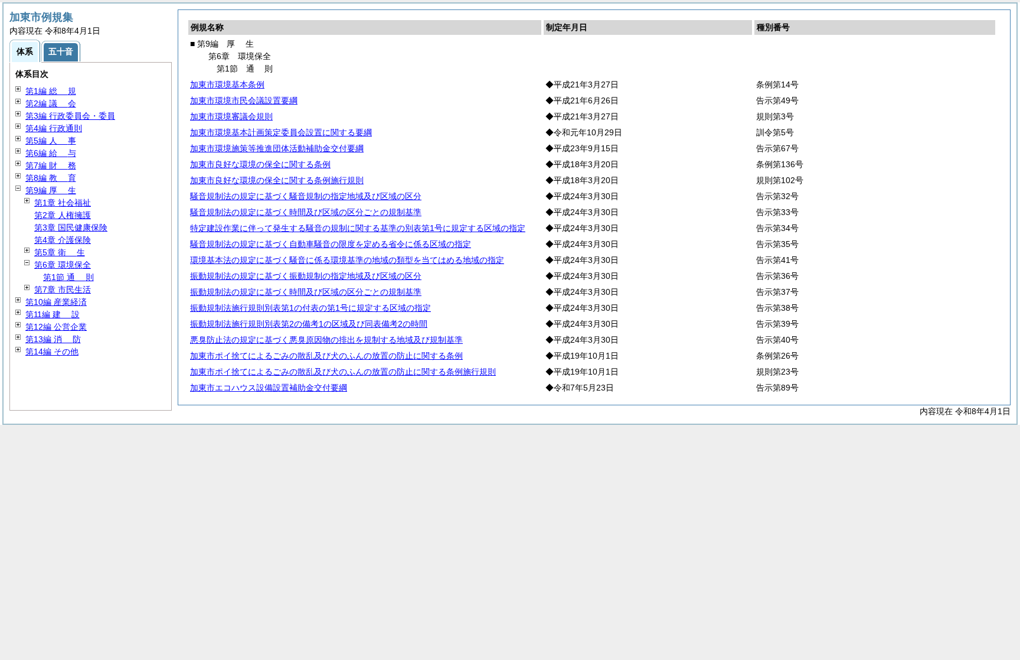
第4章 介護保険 (62, 240)
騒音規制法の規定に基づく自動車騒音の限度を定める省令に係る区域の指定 (330, 244)
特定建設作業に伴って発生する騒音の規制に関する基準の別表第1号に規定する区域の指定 (357, 228)
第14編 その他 (52, 351)
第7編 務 (50, 165)
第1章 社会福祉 (62, 202)
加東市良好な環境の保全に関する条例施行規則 (277, 180)
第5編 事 (50, 140)
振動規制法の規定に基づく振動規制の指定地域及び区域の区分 (305, 276)
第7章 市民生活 (62, 289)
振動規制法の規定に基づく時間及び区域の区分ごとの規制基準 (305, 292)
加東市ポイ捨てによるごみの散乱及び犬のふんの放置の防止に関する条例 (326, 355)
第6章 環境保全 (62, 264)
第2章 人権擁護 (62, 215)
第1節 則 (68, 277)
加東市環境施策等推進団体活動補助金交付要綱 (277, 148)
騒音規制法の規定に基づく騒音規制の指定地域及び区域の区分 (305, 196)
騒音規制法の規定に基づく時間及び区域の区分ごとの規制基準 (305, 212)
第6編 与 (50, 153)
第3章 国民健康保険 (70, 227)
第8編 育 (50, 178)
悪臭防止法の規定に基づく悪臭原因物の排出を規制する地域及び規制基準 (326, 339)
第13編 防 (53, 339)
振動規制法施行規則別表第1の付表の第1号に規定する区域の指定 (310, 308)
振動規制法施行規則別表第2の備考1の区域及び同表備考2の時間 (308, 324)
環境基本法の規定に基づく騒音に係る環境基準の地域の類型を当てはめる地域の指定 (347, 260)
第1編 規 (50, 91)
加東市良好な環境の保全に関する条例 (260, 164)
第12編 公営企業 (56, 326)
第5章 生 (59, 252)
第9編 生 (50, 190)
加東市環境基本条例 (227, 84)
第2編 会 (50, 103)
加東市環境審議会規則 (231, 116)
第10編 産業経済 (56, 302)
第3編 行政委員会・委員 (70, 116)
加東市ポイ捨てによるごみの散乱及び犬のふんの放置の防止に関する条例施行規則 (343, 371)
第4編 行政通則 (53, 128)
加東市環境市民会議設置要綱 (244, 100)
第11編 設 (52, 314)
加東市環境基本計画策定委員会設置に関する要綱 (281, 132)
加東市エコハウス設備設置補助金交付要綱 (268, 387)
